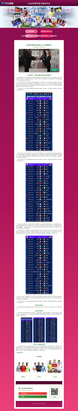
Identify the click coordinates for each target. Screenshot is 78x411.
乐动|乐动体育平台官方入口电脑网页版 (46, 36)
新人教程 (31, 31)
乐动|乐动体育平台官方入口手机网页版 (31, 36)
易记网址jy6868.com (46, 31)
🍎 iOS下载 (22, 396)
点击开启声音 (54, 69)
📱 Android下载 (23, 393)
